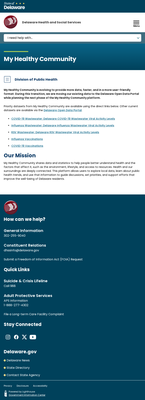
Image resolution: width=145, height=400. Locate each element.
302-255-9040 (14, 235)
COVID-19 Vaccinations (27, 146)
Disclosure (23, 385)
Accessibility (40, 385)
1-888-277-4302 (16, 305)
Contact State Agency (23, 375)
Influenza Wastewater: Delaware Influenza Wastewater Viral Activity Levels (62, 125)
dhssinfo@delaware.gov (21, 250)
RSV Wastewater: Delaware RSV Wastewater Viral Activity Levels (55, 132)
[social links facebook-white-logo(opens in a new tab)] (16, 340)
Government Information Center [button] (27, 395)
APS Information (16, 300)
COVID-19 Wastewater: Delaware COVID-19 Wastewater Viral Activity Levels (63, 119)
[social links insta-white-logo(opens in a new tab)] (8, 340)
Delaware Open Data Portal (63, 110)
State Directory (18, 368)
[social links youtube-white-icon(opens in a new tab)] (33, 340)
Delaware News (18, 360)
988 (13, 286)
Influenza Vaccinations (27, 139)
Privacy (8, 385)
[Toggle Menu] (136, 22)
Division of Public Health (36, 79)
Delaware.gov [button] (20, 352)
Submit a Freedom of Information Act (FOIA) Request (43, 259)
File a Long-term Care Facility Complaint (34, 314)
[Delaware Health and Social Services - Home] (11, 213)
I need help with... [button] (20, 38)
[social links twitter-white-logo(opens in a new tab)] (24, 340)
